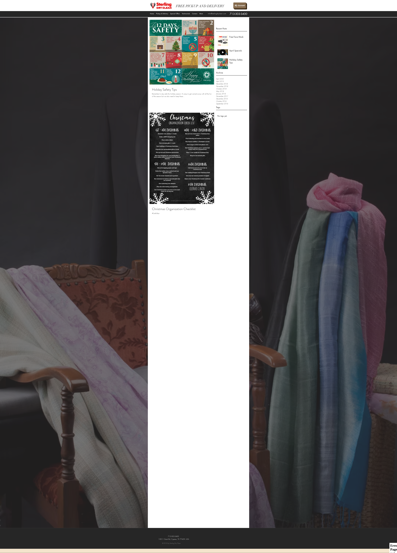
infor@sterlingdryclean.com (217, 13)
